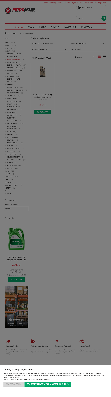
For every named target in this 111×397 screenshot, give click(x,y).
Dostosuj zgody (14, 384)
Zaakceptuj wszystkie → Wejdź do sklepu (48, 384)
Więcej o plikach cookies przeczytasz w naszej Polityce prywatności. (26, 379)
